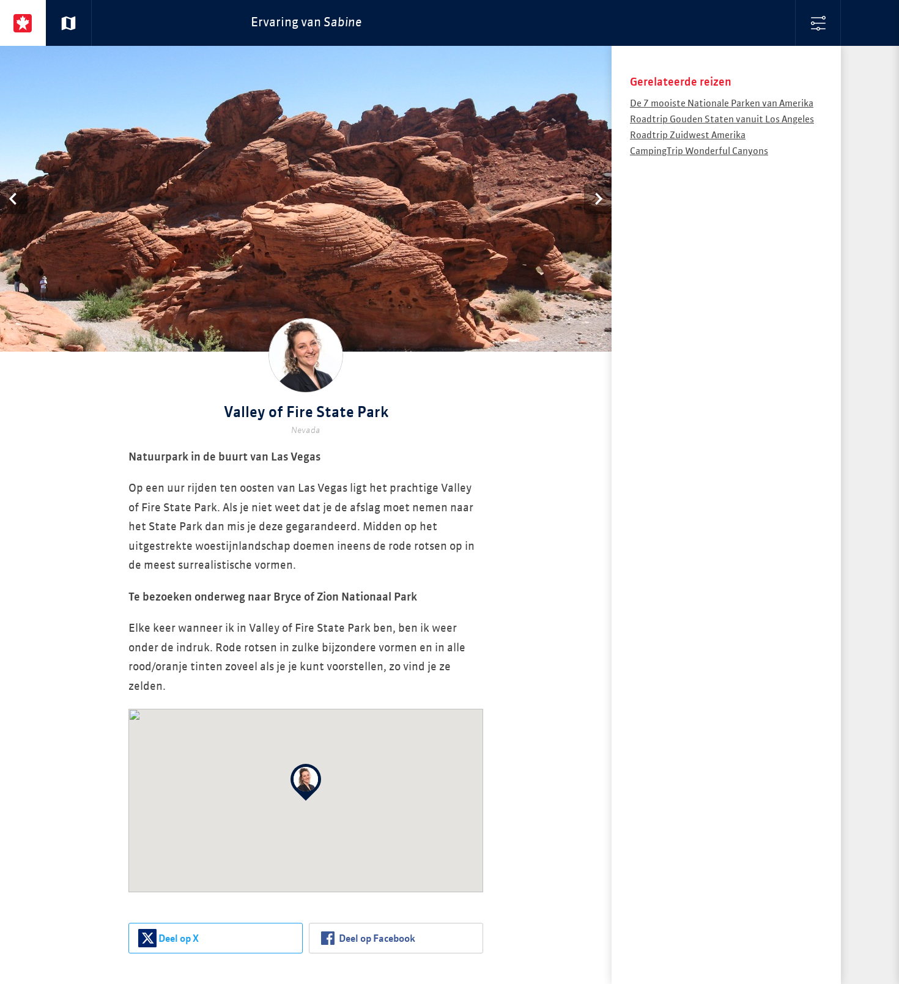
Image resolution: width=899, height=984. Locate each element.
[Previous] (14, 198)
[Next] (598, 198)
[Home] (23, 23)
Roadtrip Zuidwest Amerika (687, 135)
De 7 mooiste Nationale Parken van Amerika (721, 103)
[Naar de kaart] (69, 23)
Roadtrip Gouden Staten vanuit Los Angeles (722, 119)
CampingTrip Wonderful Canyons (699, 151)
